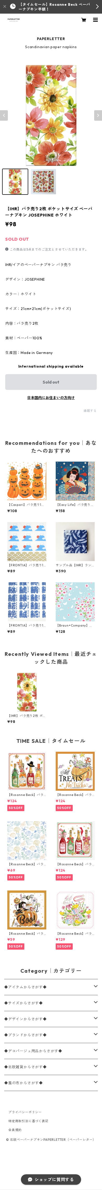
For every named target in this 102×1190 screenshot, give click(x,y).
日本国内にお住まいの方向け (51, 397)
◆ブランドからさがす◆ (25, 1035)
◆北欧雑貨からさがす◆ (25, 1067)
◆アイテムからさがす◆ (25, 987)
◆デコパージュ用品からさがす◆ (33, 1051)
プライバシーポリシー (25, 1112)
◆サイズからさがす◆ (23, 1003)
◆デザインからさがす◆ (25, 1019)
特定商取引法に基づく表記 (28, 1121)
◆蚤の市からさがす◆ (23, 1083)
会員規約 (15, 1130)
